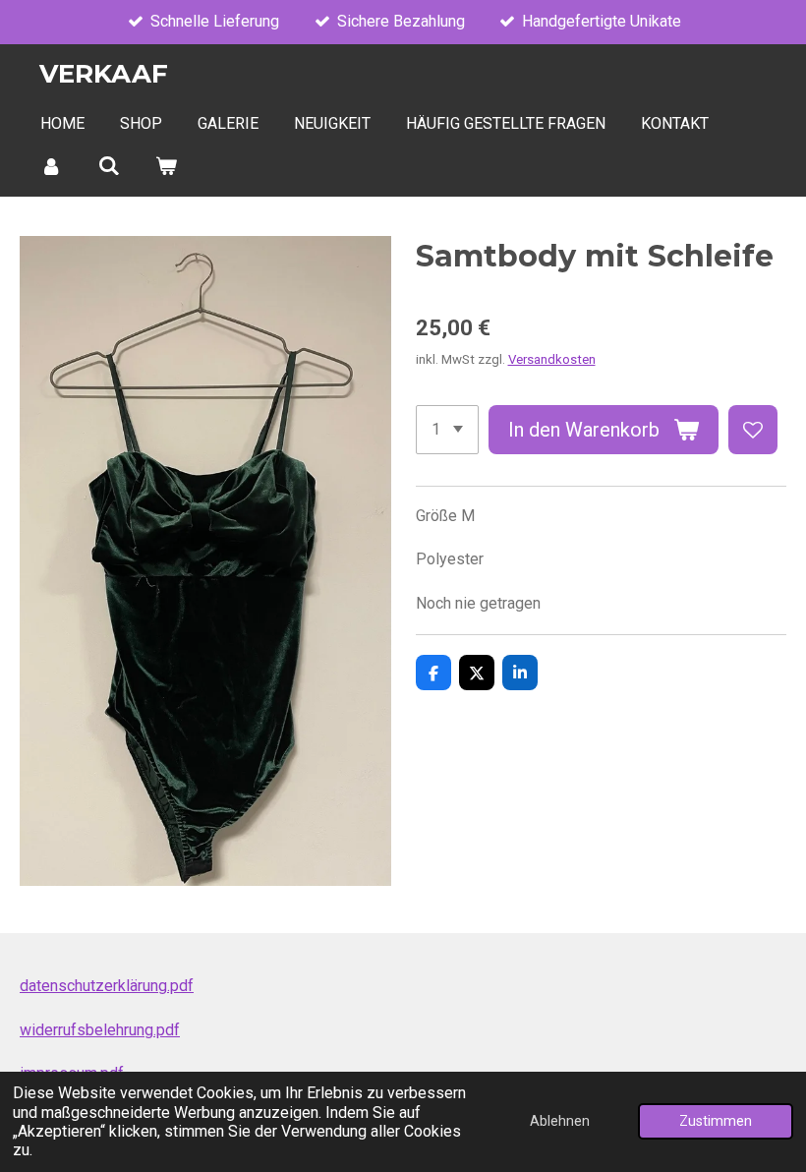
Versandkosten (552, 359)
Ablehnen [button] (560, 1121)
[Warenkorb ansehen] (166, 166)
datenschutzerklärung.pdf (107, 985)
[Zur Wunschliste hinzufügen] (752, 429)
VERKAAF (103, 73)
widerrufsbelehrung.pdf (100, 1030)
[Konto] (51, 166)
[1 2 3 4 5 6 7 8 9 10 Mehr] (447, 429)
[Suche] (108, 166)
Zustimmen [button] (715, 1121)
